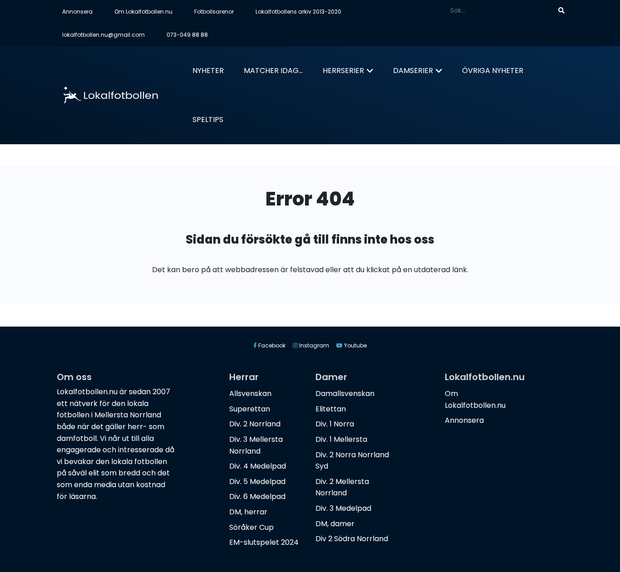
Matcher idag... (273, 70)
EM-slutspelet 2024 (264, 542)
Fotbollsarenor (214, 11)
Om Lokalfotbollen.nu (143, 11)
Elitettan (330, 409)
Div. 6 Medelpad (257, 496)
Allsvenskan (250, 393)
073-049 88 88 (187, 35)
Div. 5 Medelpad (257, 481)
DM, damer (334, 523)
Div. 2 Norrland (254, 424)
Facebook (271, 345)
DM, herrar (248, 512)
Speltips (207, 119)
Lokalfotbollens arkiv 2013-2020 (298, 11)
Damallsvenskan (344, 393)
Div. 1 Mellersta (341, 439)
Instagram (313, 345)
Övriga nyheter (492, 70)
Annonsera (77, 11)
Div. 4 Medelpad (257, 466)
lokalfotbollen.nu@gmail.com (103, 35)
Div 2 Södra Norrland (351, 538)
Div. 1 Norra (334, 424)
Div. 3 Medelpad (343, 508)
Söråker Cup (251, 527)
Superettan (249, 409)
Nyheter (208, 70)
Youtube (355, 345)
